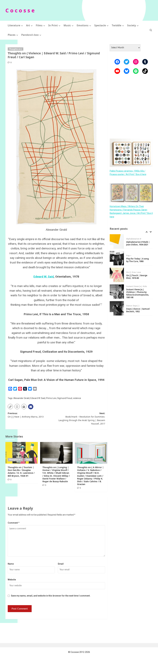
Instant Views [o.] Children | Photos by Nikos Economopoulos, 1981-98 (137, 293)
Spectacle (100, 25)
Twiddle (116, 25)
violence (77, 398)
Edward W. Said (43, 276)
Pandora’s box (30, 35)
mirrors (98, 459)
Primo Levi (51, 398)
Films (39, 25)
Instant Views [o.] (134, 286)
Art (28, 25)
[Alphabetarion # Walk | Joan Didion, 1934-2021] (117, 241)
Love (139, 272)
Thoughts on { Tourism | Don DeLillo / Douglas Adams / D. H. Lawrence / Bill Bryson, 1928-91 (21, 471)
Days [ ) (136, 306)
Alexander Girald (21, 398)
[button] (151, 30)
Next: (81, 418)
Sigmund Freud (64, 398)
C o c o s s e (20, 10)
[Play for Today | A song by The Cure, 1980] (117, 258)
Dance (129, 306)
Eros (134, 272)
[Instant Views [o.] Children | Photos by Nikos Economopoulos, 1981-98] (117, 291)
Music (67, 25)
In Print (53, 25)
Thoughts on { (15, 49)
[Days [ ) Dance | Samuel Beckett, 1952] (117, 308)
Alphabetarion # (133, 239)
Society (131, 25)
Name (11, 564)
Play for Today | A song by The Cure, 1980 (137, 260)
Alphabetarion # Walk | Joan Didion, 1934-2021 (138, 243)
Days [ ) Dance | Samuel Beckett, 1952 (138, 310)
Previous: (26, 415)
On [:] (128, 272)
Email (61, 564)
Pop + (128, 255)
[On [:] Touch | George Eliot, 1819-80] (117, 275)
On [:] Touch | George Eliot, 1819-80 (136, 276)
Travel (28, 459)
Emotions (82, 25)
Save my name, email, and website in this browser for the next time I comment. (50, 595)
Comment (13, 523)
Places (11, 35)
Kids (145, 286)
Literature (14, 25)
